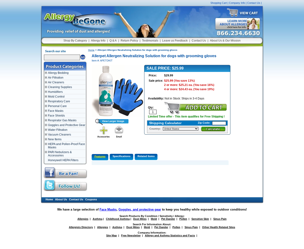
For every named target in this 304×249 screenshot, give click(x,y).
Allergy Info (98, 40)
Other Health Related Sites (218, 227)
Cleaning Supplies (60, 87)
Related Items (146, 156)
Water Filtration (57, 130)
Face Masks (55, 111)
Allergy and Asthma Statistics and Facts (170, 235)
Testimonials (150, 40)
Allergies (82, 218)
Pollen (183, 218)
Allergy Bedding (58, 73)
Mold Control (56, 96)
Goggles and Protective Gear (66, 125)
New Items (55, 139)
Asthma (97, 218)
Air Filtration (55, 77)
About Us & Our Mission (225, 40)
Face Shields (56, 115)
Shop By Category (75, 40)
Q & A (113, 40)
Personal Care (57, 106)
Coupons (91, 199)
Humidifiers (55, 92)
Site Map (111, 235)
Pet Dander (168, 218)
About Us (61, 199)
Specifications (121, 156)
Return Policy (129, 40)
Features (100, 156)
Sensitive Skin (200, 218)
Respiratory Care (59, 101)
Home (91, 50)
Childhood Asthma (118, 218)
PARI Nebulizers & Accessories (60, 153)
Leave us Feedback (175, 40)
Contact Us (253, 2)
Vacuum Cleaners (59, 134)
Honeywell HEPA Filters (63, 160)
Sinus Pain (220, 218)
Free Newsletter (131, 235)
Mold (154, 218)
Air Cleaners (56, 82)
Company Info (237, 2)
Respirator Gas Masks (62, 120)
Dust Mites (140, 218)
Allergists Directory (81, 227)
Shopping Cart (218, 2)
